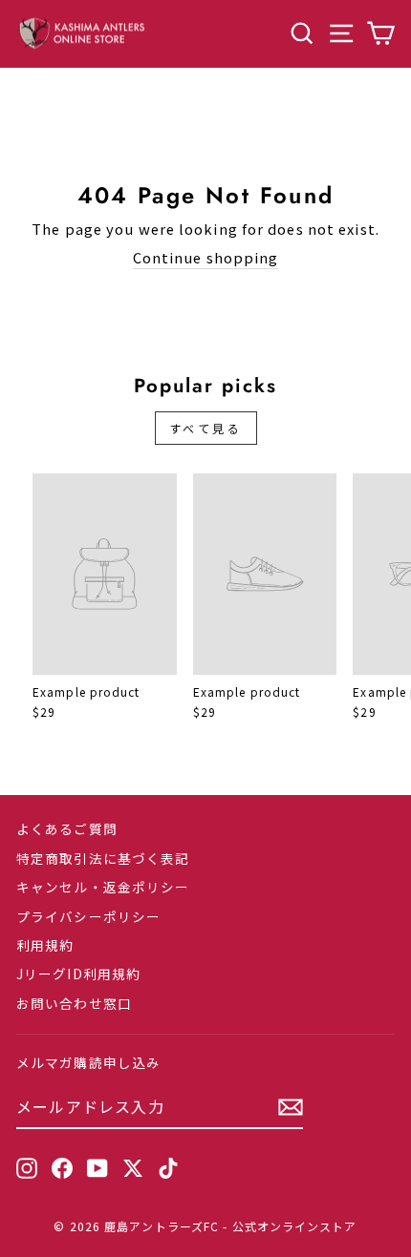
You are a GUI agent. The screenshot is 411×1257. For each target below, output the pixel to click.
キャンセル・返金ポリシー (102, 886)
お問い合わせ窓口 (74, 1003)
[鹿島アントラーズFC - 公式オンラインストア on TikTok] (168, 1168)
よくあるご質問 (67, 828)
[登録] (290, 1107)
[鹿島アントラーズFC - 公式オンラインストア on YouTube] (97, 1168)
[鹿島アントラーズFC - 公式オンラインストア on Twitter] (132, 1168)
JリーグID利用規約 (78, 973)
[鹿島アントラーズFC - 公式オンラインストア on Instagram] (26, 1168)
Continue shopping (206, 257)
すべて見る (206, 428)
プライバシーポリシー (88, 916)
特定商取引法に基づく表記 (102, 858)
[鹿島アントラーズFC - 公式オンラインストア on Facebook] (62, 1168)
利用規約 (45, 944)
